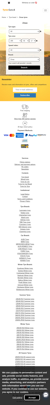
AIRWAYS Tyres (25, 258)
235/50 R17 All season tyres (25, 359)
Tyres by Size (25, 186)
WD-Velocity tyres (25, 227)
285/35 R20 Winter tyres (25, 337)
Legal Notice (25, 194)
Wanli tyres (25, 217)
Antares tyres (25, 229)
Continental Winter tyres (25, 273)
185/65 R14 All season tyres (25, 357)
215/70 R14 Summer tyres (25, 311)
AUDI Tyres (25, 239)
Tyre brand (25, 177)
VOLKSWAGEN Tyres (25, 253)
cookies (14, 372)
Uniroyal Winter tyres (25, 285)
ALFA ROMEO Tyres (25, 246)
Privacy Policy (25, 201)
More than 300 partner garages (25, 119)
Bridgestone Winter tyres (25, 289)
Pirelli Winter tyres (25, 282)
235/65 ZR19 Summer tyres (25, 320)
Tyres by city (25, 182)
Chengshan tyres (25, 215)
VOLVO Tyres (25, 256)
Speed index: (13, 45)
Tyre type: (12, 27)
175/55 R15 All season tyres (25, 362)
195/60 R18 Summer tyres (25, 306)
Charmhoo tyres (25, 232)
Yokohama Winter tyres (25, 287)
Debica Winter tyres (25, 280)
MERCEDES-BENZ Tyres (25, 244)
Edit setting (17, 397)
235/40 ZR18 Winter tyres (25, 340)
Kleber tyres (25, 213)
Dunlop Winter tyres (25, 271)
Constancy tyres (25, 224)
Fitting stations (25, 162)
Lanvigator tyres (25, 210)
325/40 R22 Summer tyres (25, 301)
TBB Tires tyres (25, 222)
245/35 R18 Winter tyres (25, 333)
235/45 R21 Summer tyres (25, 308)
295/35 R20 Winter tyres (25, 344)
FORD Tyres (25, 251)
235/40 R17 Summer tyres (25, 299)
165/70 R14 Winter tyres (25, 349)
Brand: (10, 55)
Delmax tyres (25, 220)
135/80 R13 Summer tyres (25, 304)
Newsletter (25, 169)
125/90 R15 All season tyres (25, 364)
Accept (32, 397)
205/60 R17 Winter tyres (25, 342)
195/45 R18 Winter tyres (25, 347)
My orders (25, 167)
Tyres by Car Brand (25, 184)
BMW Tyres (25, 242)
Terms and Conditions (25, 199)
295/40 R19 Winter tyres (25, 328)
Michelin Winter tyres (25, 278)
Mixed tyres (25, 179)
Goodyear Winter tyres (25, 268)
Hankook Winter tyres (25, 275)
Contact (25, 196)
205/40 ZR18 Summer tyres (25, 318)
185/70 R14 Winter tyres (25, 335)
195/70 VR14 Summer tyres (25, 313)
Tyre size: (12, 36)
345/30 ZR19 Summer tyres (25, 315)
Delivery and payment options (25, 164)
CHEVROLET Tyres (25, 249)
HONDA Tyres (25, 260)
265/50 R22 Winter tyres (25, 330)
